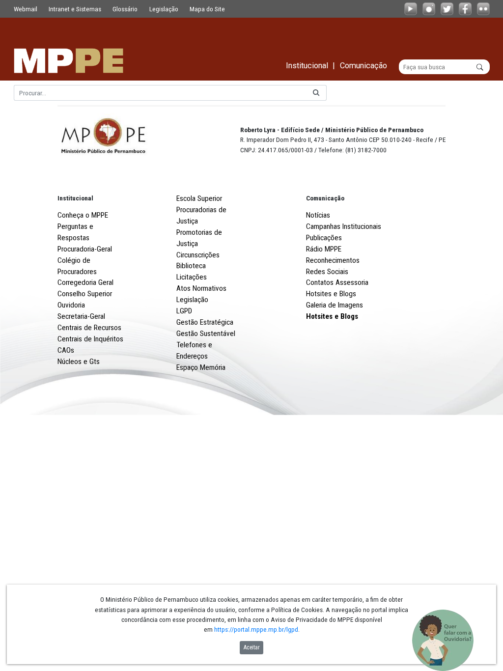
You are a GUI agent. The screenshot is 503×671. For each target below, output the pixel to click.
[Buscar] (316, 93)
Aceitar (252, 647)
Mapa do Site (207, 9)
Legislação (163, 9)
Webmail (25, 9)
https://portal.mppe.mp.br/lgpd (256, 629)
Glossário (125, 9)
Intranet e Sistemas (75, 9)
